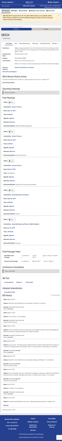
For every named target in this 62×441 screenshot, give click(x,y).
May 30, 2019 (11, 198)
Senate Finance (17, 107)
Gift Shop (33, 430)
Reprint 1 (19, 282)
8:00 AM (9, 114)
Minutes (12, 122)
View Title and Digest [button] (9, 72)
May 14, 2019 (11, 111)
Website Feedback (33, 422)
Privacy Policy (51, 422)
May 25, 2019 (11, 169)
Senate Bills (6, 38)
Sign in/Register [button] (54, 2)
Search (17, 29)
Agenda (11, 118)
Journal (10, 309)
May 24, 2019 (11, 140)
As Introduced (8, 282)
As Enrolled (29, 282)
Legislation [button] (6, 10)
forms (20, 16)
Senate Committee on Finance (24, 67)
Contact (33, 418)
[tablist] (31, 227)
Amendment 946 (9, 292)
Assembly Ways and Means (20, 195)
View (11, 102)
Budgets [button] (15, 10)
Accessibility (51, 418)
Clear (46, 29)
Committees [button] (24, 10)
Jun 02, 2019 (11, 228)
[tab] (9, 43)
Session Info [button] (51, 10)
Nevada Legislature (8, 2)
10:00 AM (10, 232)
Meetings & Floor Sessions (37, 10)
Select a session (6, 6)
